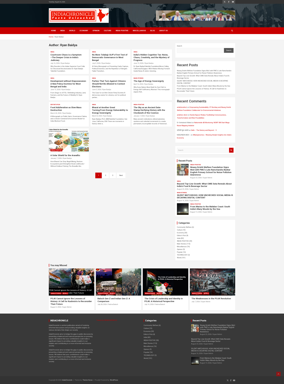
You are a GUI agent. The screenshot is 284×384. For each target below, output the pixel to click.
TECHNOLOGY (182, 255)
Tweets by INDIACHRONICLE (106, 320)
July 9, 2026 (96, 63)
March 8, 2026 (97, 116)
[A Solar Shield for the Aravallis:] (69, 140)
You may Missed (58, 265)
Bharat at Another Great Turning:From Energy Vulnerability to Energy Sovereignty (110, 110)
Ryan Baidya (65, 63)
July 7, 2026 (195, 301)
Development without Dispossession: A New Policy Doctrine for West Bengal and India (68, 84)
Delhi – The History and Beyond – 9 (204, 130)
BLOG (152, 31)
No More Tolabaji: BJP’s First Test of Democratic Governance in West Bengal (109, 57)
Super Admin (207, 178)
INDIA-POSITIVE (122, 31)
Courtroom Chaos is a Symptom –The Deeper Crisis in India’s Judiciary (66, 57)
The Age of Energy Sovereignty (149, 81)
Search (179, 46)
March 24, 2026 (55, 113)
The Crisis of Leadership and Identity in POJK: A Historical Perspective (163, 300)
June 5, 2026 (96, 89)
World (72, 31)
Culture (107, 31)
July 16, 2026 (55, 63)
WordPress (114, 380)
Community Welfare (184, 227)
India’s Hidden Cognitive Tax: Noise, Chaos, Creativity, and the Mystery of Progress (151, 57)
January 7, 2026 (139, 116)
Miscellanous (139, 31)
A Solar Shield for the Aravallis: (65, 155)
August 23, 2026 (196, 178)
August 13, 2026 (196, 212)
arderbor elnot (182, 115)
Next (121, 175)
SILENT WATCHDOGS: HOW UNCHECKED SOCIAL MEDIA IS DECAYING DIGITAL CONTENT (205, 196)
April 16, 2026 (138, 84)
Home (53, 31)
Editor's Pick (55, 104)
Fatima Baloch (113, 304)
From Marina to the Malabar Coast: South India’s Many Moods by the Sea (203, 86)
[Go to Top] (278, 374)
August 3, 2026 (55, 307)
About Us (163, 31)
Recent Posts (185, 160)
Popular (179, 252)
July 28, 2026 (102, 304)
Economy (84, 31)
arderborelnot (182, 107)
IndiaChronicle (67, 380)
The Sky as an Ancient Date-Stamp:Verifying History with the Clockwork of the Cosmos (149, 110)
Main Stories (138, 78)
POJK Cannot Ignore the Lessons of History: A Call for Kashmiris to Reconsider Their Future (71, 301)
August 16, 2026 (182, 200)
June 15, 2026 (55, 89)
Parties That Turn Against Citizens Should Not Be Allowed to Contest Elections (109, 84)
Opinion (96, 31)
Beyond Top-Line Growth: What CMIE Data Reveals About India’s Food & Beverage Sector (204, 185)
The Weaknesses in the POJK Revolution (211, 298)
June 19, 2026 (138, 63)
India (62, 31)
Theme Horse (88, 380)
